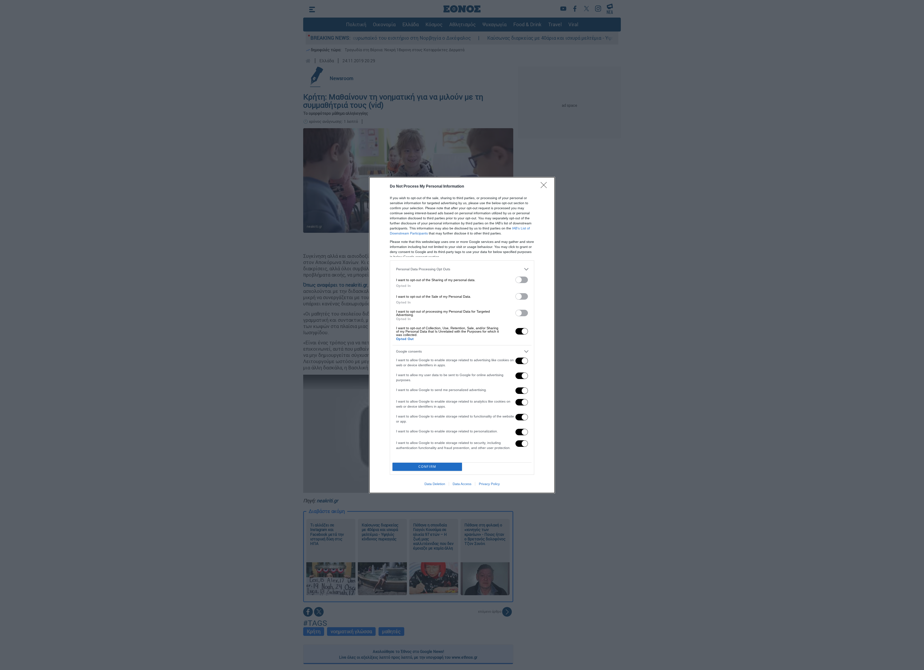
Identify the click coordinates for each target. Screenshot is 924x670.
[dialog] (462, 335)
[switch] (521, 280)
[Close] (545, 186)
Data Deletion (434, 484)
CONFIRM (427, 466)
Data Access (462, 484)
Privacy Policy (489, 484)
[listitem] (462, 269)
